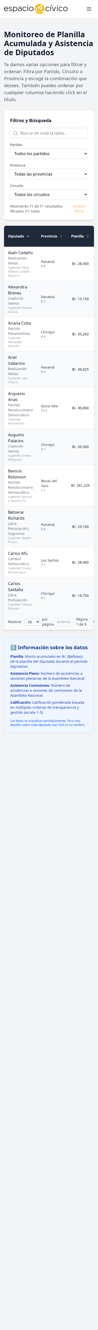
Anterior (64, 621)
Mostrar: (15, 621)
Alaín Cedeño (20, 252)
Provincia (17, 165)
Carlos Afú (18, 553)
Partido (16, 144)
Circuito (16, 185)
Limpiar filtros (79, 209)
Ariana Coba (19, 323)
